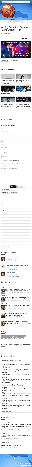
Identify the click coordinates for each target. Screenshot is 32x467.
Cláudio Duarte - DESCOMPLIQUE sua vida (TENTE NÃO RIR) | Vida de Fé (23, 105)
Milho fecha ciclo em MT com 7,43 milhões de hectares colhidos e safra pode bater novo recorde (16, 370)
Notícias (8, 356)
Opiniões (9, 252)
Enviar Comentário (10, 192)
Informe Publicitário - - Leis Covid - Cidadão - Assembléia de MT (7, 104)
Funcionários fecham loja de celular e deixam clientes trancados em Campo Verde (16, 406)
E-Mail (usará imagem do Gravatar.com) (11, 134)
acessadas (9, 282)
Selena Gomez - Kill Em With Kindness (22, 81)
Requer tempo (11, 272)
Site (2, 139)
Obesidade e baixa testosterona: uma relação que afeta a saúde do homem (17, 264)
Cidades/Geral (5, 207)
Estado (3, 155)
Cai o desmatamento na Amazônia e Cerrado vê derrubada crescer (16, 314)
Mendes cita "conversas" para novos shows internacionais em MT (17, 306)
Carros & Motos (6, 204)
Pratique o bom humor (13, 257)
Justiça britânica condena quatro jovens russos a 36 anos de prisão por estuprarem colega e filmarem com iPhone (16, 426)
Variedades (6, 246)
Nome (3, 128)
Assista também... (8, 69)
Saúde (3, 243)
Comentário (4, 166)
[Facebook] (13, 458)
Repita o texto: (5, 186)
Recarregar (6, 189)
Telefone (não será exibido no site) (10, 160)
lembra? (8, 417)
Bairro (2, 144)
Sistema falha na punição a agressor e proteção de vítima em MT (16, 322)
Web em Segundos (26, 465)
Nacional (4, 228)
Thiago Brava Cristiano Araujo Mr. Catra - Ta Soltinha (7, 93)
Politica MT (5, 240)
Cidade (2, 150)
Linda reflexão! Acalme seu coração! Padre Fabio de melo (7, 81)
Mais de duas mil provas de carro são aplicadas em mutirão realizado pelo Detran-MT (15, 444)
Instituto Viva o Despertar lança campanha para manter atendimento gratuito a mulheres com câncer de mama (16, 395)
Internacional (5, 222)
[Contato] (14, 458)
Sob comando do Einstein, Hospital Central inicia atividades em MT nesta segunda (17, 289)
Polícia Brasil (5, 234)
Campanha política (21, 91)
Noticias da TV (6, 231)
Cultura (4, 213)
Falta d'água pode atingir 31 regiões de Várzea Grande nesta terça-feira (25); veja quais (16, 384)
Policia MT (4, 237)
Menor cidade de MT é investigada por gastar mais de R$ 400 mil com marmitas (16, 401)
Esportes (4, 219)
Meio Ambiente (6, 225)
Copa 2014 (5, 210)
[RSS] (18, 458)
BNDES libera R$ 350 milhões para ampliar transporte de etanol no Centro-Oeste (17, 298)
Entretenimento (6, 216)
